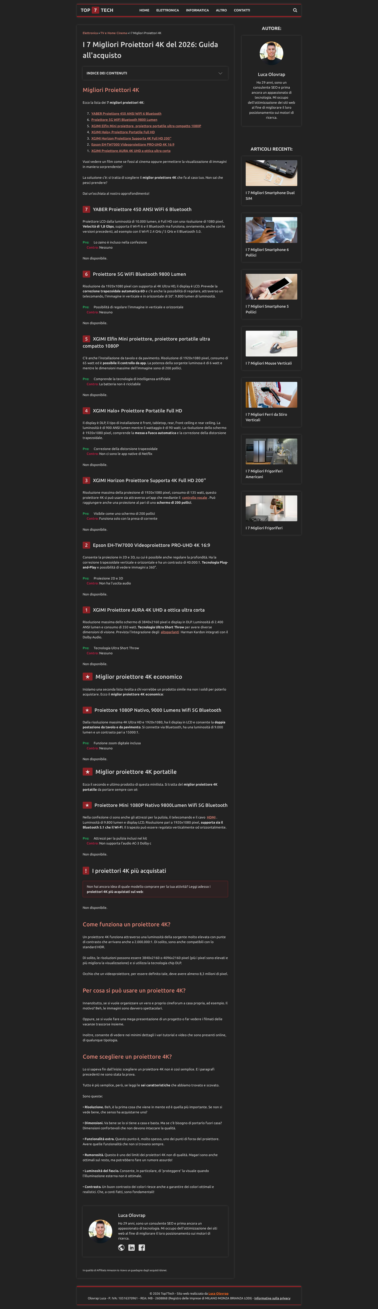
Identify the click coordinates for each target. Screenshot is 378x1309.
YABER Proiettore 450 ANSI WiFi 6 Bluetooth (126, 113)
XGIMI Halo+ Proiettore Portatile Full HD (123, 132)
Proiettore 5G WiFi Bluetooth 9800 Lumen (124, 119)
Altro (221, 10)
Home (144, 10)
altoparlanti (170, 632)
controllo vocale (194, 497)
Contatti (242, 10)
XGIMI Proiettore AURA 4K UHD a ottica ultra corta (130, 151)
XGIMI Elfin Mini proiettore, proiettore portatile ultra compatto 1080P (146, 126)
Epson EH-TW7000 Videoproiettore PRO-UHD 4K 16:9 (132, 144)
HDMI (211, 817)
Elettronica (167, 10)
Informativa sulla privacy (272, 1298)
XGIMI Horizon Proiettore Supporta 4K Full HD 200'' (131, 138)
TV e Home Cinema (113, 33)
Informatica (197, 10)
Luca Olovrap (218, 1293)
